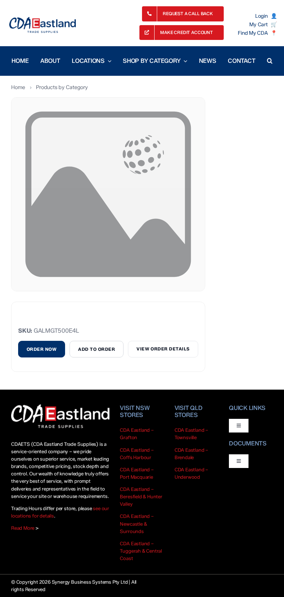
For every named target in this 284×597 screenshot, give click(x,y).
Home (18, 87)
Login (261, 16)
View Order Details (163, 349)
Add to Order (96, 349)
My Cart (258, 25)
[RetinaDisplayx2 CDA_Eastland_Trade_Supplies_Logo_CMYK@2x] (42, 25)
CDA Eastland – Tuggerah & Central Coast (141, 550)
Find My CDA (252, 33)
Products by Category (62, 87)
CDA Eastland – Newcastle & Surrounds (136, 523)
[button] (270, 61)
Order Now (42, 349)
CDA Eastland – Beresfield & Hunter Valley (141, 496)
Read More (22, 528)
